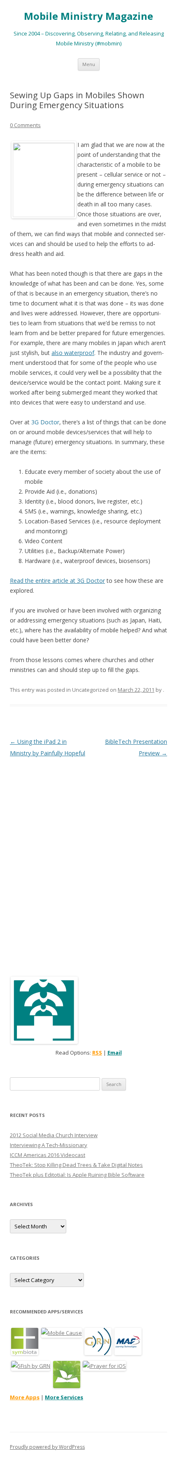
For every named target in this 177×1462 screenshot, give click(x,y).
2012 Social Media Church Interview (54, 1135)
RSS (97, 1052)
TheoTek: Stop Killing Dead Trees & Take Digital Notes (76, 1165)
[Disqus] (88, 862)
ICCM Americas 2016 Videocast (47, 1155)
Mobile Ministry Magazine (88, 16)
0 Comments (25, 125)
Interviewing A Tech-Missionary (48, 1145)
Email (114, 1052)
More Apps (25, 1397)
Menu (88, 64)
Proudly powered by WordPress (47, 1446)
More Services (64, 1397)
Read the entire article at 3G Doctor (57, 580)
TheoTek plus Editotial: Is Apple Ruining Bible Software (77, 1174)
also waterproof (72, 353)
